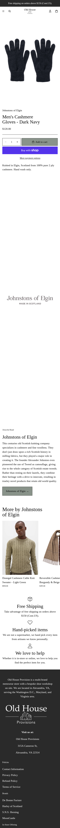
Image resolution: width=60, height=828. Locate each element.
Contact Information (13, 769)
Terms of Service (11, 786)
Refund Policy (9, 780)
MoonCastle (8, 818)
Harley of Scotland (12, 806)
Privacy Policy (10, 775)
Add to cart (41, 141)
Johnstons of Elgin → (17, 491)
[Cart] (56, 11)
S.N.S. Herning (10, 812)
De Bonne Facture (12, 800)
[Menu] (3, 11)
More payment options (30, 158)
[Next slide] (54, 554)
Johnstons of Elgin (12, 110)
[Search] (9, 11)
